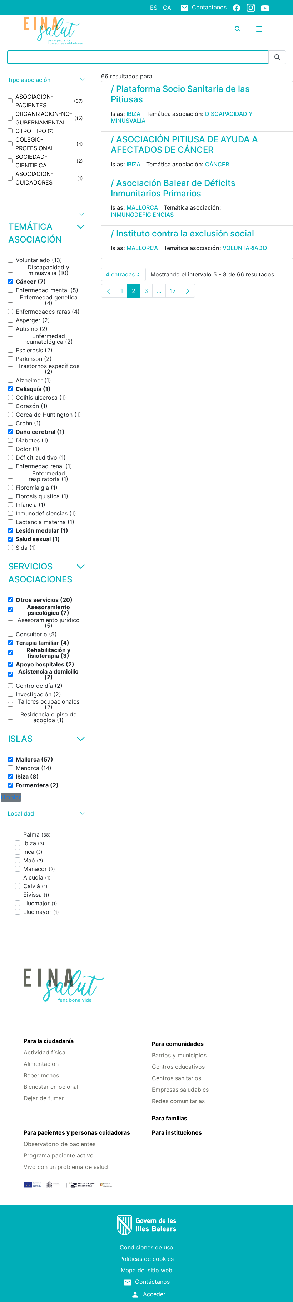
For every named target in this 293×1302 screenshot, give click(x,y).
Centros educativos (178, 1066)
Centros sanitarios (176, 1078)
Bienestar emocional (51, 1086)
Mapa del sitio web (146, 1270)
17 (175, 292)
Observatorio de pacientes (59, 1143)
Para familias (169, 1118)
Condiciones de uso (146, 1247)
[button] (45, 80)
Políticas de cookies (146, 1258)
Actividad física (44, 1052)
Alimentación (41, 1063)
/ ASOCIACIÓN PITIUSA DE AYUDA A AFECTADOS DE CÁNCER (184, 144)
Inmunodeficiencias (142, 214)
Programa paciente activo (59, 1155)
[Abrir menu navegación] (259, 29)
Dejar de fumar (44, 1098)
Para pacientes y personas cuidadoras (77, 1132)
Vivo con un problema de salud (66, 1166)
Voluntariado (245, 247)
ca (167, 7)
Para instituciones (177, 1132)
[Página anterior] (108, 291)
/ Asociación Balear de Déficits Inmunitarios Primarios (173, 188)
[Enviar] (277, 57)
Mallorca (142, 207)
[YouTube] (265, 7)
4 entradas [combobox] (126, 276)
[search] (238, 29)
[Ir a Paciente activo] (65, 30)
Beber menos (41, 1075)
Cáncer (217, 164)
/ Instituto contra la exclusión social (182, 233)
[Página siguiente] (187, 291)
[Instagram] (251, 7)
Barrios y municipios (179, 1055)
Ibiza (133, 113)
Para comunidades (178, 1043)
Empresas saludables (180, 1089)
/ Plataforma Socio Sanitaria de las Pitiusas (180, 94)
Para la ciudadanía (49, 1040)
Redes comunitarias (178, 1101)
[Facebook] (236, 7)
